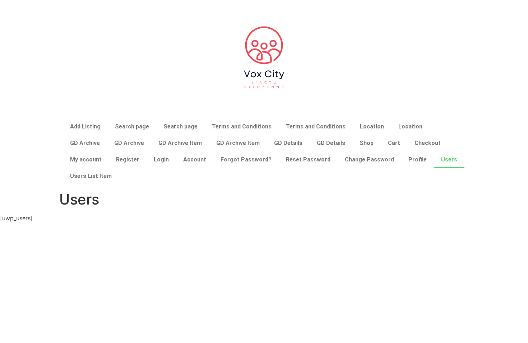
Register (127, 159)
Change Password (369, 159)
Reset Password (308, 159)
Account (194, 159)
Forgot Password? (246, 159)
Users (449, 159)
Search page (132, 126)
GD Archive (85, 143)
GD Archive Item (180, 143)
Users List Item (91, 176)
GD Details (288, 143)
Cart (394, 143)
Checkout (427, 143)
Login (161, 159)
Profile (417, 159)
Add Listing (85, 126)
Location (372, 126)
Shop (367, 143)
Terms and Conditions (242, 126)
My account (86, 159)
